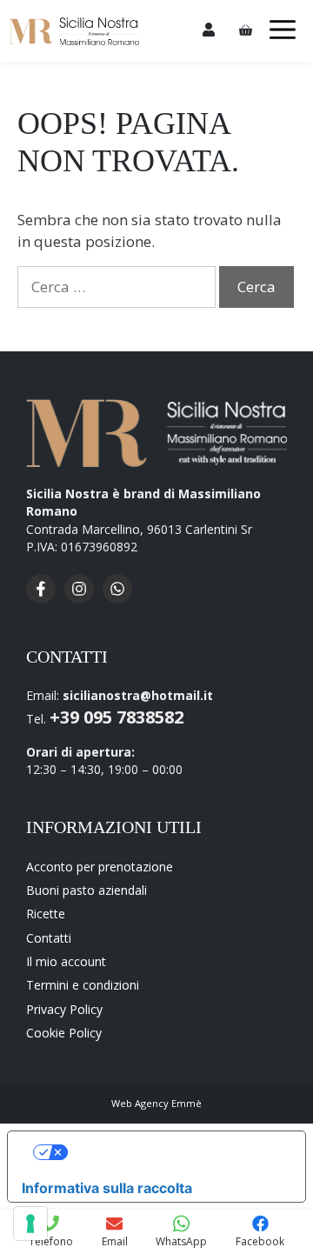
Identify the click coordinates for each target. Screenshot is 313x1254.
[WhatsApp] (122, 598)
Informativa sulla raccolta (107, 1188)
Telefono (51, 1241)
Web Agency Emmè (156, 1103)
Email (115, 1241)
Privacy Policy (64, 1009)
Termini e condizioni (82, 985)
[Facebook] (45, 598)
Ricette (45, 913)
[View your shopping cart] (248, 31)
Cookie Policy (64, 1032)
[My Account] (208, 31)
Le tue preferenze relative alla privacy (174, 1152)
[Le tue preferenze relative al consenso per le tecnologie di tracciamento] (30, 1223)
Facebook (260, 1241)
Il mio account (66, 961)
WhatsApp (181, 1241)
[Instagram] (83, 598)
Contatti (48, 938)
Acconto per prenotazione (99, 866)
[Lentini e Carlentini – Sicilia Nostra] (74, 31)
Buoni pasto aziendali (86, 890)
